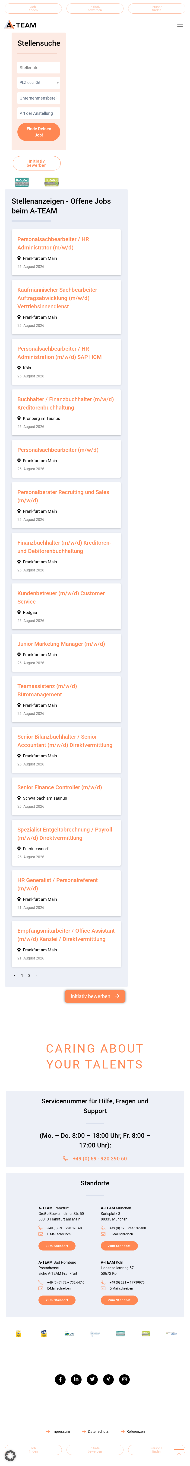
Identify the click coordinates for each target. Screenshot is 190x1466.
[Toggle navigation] (180, 24)
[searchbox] (39, 98)
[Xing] (108, 1379)
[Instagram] (124, 1379)
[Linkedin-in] (76, 1379)
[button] (10, 1456)
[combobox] (38, 83)
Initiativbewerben (95, 8)
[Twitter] (92, 1379)
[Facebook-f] (60, 1379)
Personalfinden (156, 8)
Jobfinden (33, 8)
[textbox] (39, 82)
